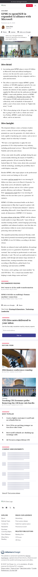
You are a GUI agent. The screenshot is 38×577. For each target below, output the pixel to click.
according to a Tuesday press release (19, 97)
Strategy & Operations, (17, 309)
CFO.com (18, 537)
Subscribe (29, 5)
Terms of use (15, 568)
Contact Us (4, 524)
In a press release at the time (10, 217)
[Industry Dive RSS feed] (14, 508)
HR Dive (18, 540)
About (3, 518)
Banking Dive (19, 534)
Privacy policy (5, 568)
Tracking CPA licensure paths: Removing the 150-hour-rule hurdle (18, 401)
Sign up (19, 335)
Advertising (18, 518)
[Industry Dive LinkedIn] (3, 508)
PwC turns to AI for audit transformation (17, 287)
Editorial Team (5, 521)
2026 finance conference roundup (17, 370)
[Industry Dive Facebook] (6, 508)
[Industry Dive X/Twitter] (10, 508)
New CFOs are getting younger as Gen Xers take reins (19, 426)
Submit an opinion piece (22, 524)
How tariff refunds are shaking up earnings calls (19, 434)
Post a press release (14, 493)
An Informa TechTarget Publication (19, 1)
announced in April (11, 193)
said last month (13, 179)
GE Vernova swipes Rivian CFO (18, 440)
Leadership (5, 311)
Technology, (30, 309)
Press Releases (6, 534)
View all (4, 493)
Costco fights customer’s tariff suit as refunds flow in (20, 419)
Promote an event (21, 527)
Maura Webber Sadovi (8, 298)
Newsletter (4, 527)
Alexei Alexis (9, 26)
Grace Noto (6, 289)
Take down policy (25, 568)
